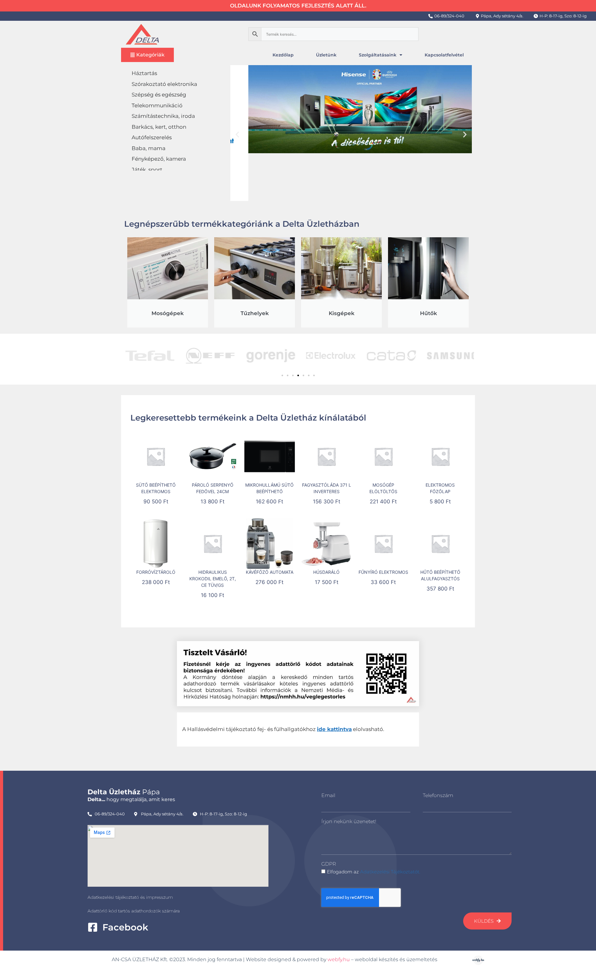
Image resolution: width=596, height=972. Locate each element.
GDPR (328, 864)
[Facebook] (93, 927)
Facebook (125, 927)
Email (328, 795)
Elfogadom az (373, 872)
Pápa (124, 792)
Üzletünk (326, 55)
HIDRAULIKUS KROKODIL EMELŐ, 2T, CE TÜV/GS (212, 578)
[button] (237, 134)
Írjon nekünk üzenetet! (348, 821)
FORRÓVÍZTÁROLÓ (155, 572)
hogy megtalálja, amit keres (131, 799)
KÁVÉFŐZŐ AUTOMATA (269, 572)
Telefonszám (438, 795)
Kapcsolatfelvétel (444, 55)
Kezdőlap (283, 55)
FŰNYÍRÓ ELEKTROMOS (383, 572)
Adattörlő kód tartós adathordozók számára (134, 911)
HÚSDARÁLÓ (326, 572)
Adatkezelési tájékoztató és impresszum (130, 897)
